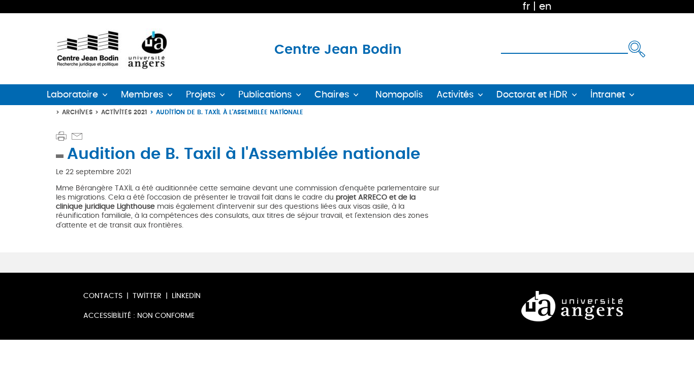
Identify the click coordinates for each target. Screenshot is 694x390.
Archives (77, 112)
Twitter (147, 295)
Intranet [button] (607, 95)
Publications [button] (265, 95)
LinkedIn (186, 295)
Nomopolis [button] (399, 95)
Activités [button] (455, 95)
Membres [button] (142, 95)
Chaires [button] (331, 95)
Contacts (102, 295)
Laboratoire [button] (72, 95)
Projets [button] (200, 95)
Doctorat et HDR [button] (531, 95)
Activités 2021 (124, 112)
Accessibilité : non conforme (139, 315)
